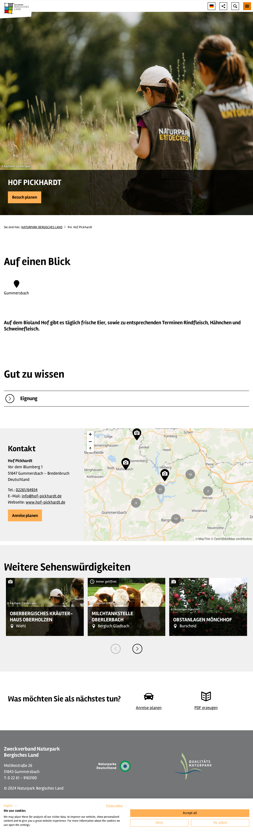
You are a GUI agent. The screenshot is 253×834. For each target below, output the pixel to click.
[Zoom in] (90, 434)
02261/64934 (27, 489)
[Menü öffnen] (247, 6)
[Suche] (235, 6)
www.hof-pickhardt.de (45, 502)
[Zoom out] (90, 441)
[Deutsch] (211, 6)
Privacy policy (114, 806)
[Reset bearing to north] (90, 448)
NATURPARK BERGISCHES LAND (42, 227)
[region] (168, 484)
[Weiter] (137, 649)
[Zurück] (116, 649)
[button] (24, 197)
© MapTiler (202, 538)
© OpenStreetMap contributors (231, 538)
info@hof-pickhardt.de (42, 496)
